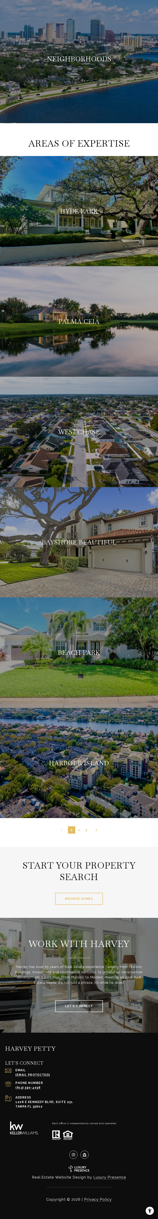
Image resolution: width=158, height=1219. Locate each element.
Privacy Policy (98, 1199)
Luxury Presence (109, 1177)
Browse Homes (79, 898)
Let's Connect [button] (79, 1006)
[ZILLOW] (84, 1155)
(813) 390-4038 (28, 1087)
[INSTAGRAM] (73, 1155)
